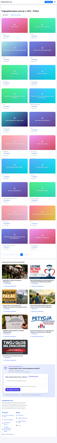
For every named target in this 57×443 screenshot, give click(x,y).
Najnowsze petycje (16, 15)
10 (26, 254)
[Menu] (54, 2)
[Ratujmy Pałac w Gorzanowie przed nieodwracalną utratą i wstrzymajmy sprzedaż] (15, 301)
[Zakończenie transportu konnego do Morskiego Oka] (15, 276)
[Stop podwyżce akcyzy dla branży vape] (15, 351)
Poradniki (5, 412)
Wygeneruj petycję (14, 389)
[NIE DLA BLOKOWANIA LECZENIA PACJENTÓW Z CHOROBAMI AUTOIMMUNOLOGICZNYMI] (42, 276)
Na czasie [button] (5, 15)
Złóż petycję (49, 2)
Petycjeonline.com (6, 2)
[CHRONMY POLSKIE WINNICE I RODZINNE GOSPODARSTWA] (15, 326)
